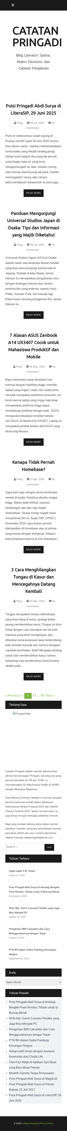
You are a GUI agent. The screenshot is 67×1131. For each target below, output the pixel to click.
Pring (20, 122)
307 (43, 695)
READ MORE (33, 193)
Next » (50, 695)
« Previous (12, 695)
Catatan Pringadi (37, 36)
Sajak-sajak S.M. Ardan (22, 870)
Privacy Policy (46, 1123)
